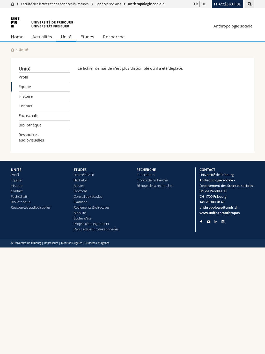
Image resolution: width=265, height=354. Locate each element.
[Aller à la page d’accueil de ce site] (12, 50)
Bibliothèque (30, 125)
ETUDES (80, 169)
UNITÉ (16, 169)
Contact (25, 105)
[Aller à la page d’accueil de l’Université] (42, 22)
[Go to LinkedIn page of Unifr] (216, 221)
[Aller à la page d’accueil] (12, 4)
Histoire (26, 96)
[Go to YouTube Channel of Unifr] (208, 221)
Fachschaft (28, 115)
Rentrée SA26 (84, 174)
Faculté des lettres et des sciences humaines (55, 4)
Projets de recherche (152, 180)
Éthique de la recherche (154, 185)
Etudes (87, 37)
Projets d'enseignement (91, 223)
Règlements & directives (91, 207)
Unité (66, 37)
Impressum (51, 243)
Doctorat (80, 191)
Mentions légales (71, 243)
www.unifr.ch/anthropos (220, 212)
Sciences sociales (108, 4)
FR (196, 4)
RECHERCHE (146, 169)
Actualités (42, 37)
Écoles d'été (82, 218)
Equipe (25, 86)
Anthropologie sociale (146, 4)
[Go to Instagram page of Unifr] (223, 221)
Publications (145, 174)
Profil (23, 77)
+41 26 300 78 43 (212, 202)
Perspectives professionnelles (96, 229)
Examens (80, 202)
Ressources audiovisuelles (31, 137)
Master (79, 185)
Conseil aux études (88, 196)
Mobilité (80, 212)
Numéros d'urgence (97, 243)
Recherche (114, 37)
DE (204, 4)
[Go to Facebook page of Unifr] (201, 221)
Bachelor (80, 180)
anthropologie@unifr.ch (219, 207)
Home (17, 37)
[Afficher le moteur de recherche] (249, 4)
